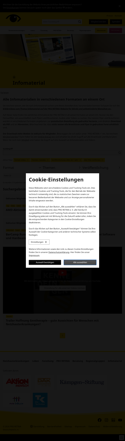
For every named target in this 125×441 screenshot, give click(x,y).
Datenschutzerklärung (58, 252)
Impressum (34, 255)
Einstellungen (37, 242)
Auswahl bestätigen (45, 262)
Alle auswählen (80, 262)
